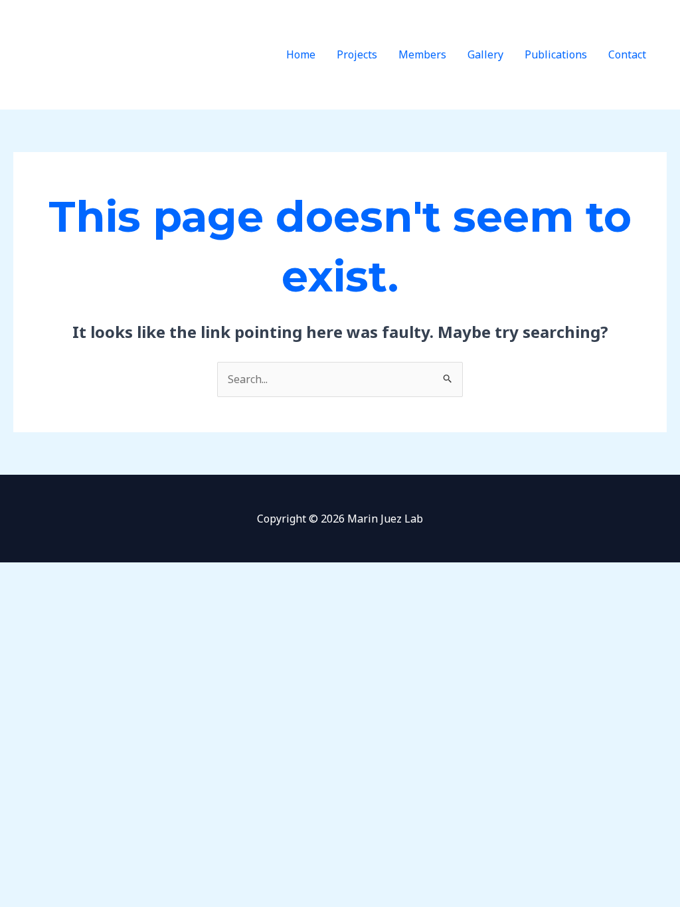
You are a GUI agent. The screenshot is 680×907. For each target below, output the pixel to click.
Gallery (485, 54)
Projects (357, 54)
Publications (556, 54)
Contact (627, 54)
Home (300, 54)
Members (422, 54)
